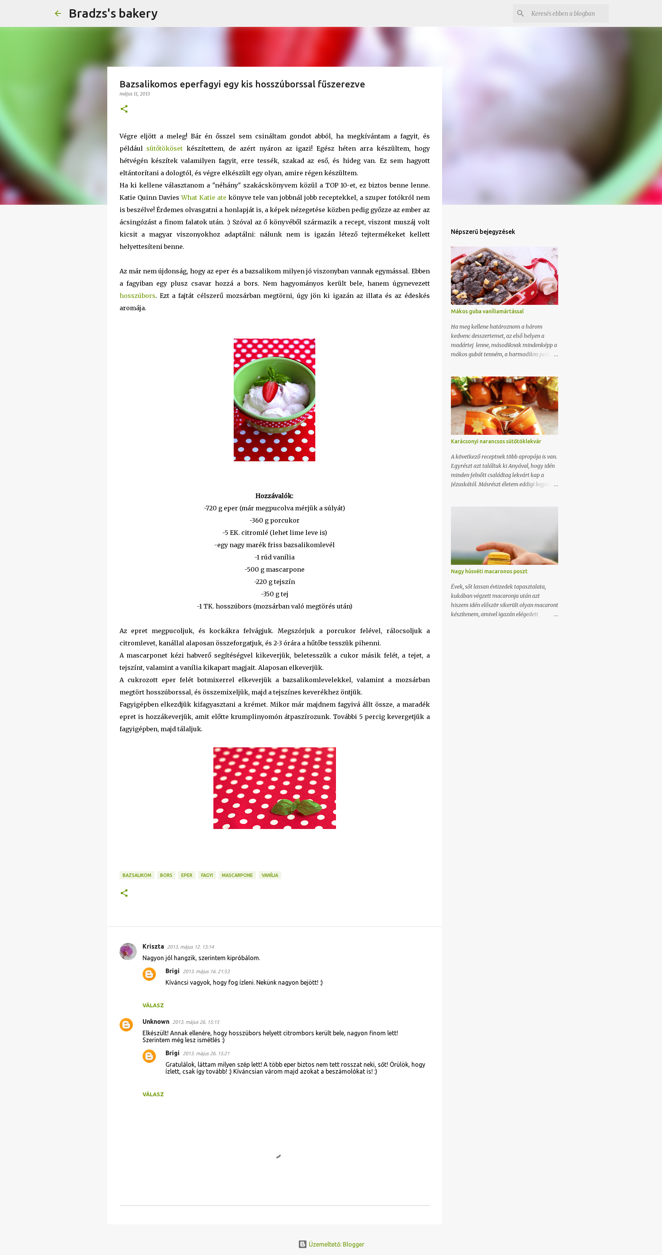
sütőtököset (164, 148)
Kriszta (153, 946)
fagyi (207, 875)
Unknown (156, 1021)
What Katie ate (203, 197)
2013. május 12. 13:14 (190, 946)
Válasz (153, 1005)
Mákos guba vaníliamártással (487, 311)
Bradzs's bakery (113, 13)
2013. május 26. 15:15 (195, 1022)
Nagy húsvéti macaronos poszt (489, 571)
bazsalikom (137, 875)
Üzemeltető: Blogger (335, 1244)
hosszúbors (138, 295)
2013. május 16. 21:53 (206, 971)
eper (186, 875)
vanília (270, 875)
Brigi (173, 970)
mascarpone (237, 875)
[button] (124, 109)
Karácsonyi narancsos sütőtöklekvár (496, 441)
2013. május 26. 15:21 (206, 1053)
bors (166, 875)
